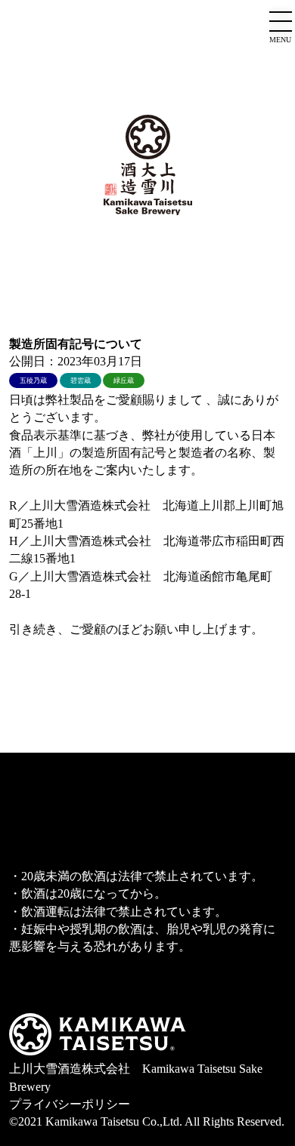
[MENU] (280, 22)
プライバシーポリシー (69, 1104)
